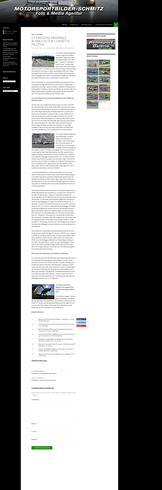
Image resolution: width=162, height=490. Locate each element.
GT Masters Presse (50, 48)
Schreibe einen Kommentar (66, 48)
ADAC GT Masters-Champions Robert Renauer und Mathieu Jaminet (10, 44)
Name (34, 423)
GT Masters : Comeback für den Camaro (44, 372)
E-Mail (34, 431)
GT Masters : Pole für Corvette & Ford (44, 379)
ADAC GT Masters (37, 34)
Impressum (65, 24)
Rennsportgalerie (86, 24)
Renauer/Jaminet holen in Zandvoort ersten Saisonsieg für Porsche (10, 63)
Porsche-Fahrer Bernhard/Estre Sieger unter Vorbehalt (10, 58)
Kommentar (35, 399)
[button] (81, 319)
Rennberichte (74, 24)
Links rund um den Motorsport (103, 24)
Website (34, 439)
